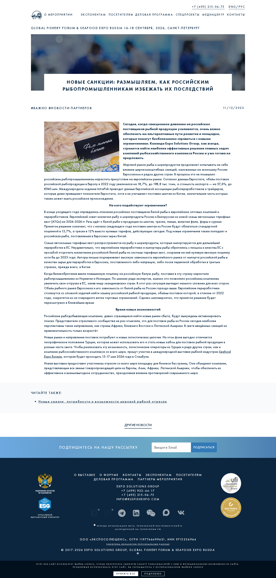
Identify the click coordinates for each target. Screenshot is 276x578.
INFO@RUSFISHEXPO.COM (138, 499)
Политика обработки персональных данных (138, 544)
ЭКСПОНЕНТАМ (159, 475)
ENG (232, 7)
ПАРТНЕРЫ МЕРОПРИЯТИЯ (160, 479)
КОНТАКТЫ (132, 475)
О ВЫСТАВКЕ (84, 475)
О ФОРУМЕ (109, 475)
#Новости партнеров (70, 108)
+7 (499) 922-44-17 (138, 491)
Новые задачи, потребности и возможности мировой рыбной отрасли (102, 401)
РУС (242, 7)
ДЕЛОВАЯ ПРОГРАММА (114, 479)
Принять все (125, 573)
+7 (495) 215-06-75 (208, 7)
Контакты (236, 15)
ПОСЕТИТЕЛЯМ (189, 475)
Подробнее (153, 573)
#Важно (40, 108)
